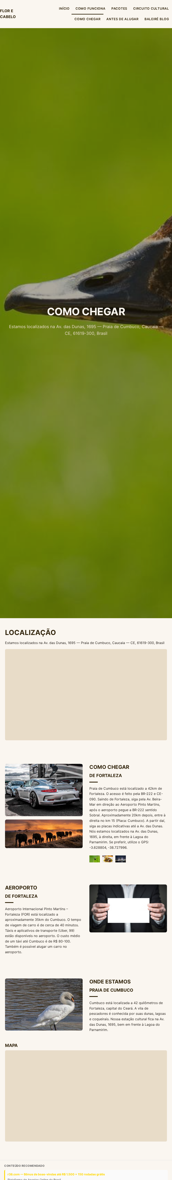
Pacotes (119, 9)
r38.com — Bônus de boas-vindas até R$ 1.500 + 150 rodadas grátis (56, 1174)
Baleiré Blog (157, 19)
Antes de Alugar (122, 19)
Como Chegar (87, 19)
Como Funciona (91, 9)
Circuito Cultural (151, 9)
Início (64, 9)
